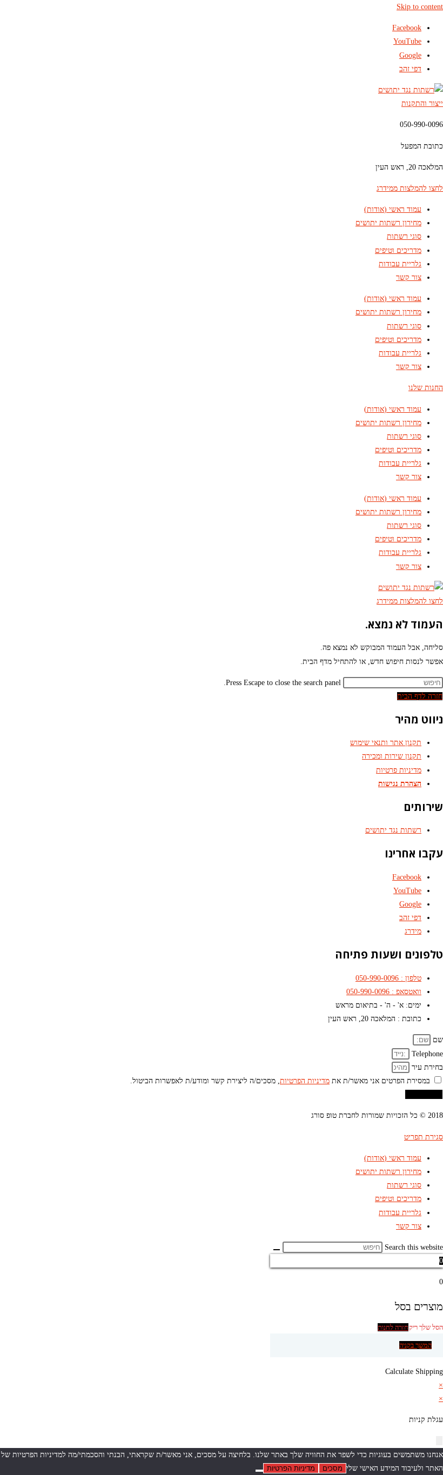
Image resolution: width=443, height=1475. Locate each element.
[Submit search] (276, 1250)
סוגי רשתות (404, 236)
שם (437, 1040)
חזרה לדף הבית (419, 696)
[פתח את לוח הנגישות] (439, 1441)
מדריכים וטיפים (398, 250)
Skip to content (420, 7)
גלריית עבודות (400, 264)
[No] (259, 1471)
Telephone (426, 1054)
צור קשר (408, 277)
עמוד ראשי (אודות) (392, 209)
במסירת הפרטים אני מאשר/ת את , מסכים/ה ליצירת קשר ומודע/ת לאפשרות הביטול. (280, 1081)
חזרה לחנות (393, 1327)
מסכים (333, 1468)
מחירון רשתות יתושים (388, 223)
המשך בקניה (415, 1345)
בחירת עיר (426, 1067)
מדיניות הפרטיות (305, 1081)
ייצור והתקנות (422, 103)
